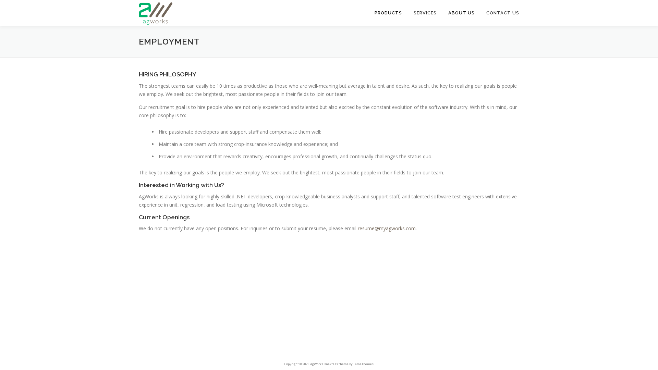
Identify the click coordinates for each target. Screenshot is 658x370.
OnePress (331, 364)
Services (425, 12)
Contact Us (502, 12)
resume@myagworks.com (387, 228)
